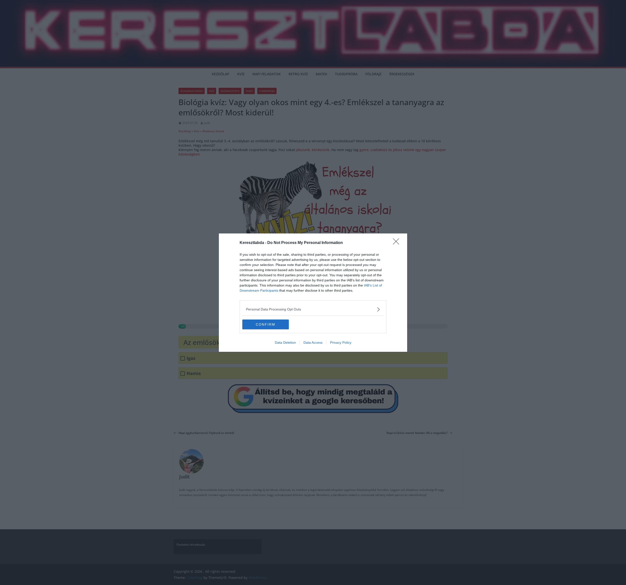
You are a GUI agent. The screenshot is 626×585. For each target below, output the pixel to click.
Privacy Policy (340, 342)
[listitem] (313, 309)
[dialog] (313, 292)
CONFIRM (265, 324)
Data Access (313, 342)
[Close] (397, 243)
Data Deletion (285, 342)
